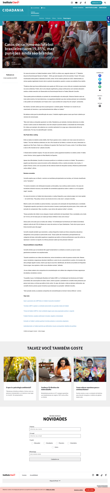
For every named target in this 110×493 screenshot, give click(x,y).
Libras (43, 7)
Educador (37, 443)
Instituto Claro (91, 7)
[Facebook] (85, 3)
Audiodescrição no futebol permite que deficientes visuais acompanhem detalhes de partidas (50, 326)
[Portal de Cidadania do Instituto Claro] (9, 475)
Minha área (95, 2)
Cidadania (13, 10)
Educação (102, 7)
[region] (55, 490)
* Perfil (31, 440)
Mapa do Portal (54, 481)
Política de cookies (50, 489)
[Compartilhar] (99, 75)
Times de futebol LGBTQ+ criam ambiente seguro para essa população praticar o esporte (49, 311)
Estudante (49, 443)
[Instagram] (72, 3)
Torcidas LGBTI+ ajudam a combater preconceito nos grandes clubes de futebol (46, 306)
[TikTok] (80, 3)
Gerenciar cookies (78, 490)
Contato (24, 475)
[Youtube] (76, 3)
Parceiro (61, 443)
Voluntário (73, 443)
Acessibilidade (35, 7)
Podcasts (47, 18)
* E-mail (31, 433)
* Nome (31, 426)
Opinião (59, 18)
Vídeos (54, 18)
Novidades (35, 13)
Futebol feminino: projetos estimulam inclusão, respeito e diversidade (43, 316)
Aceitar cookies (90, 490)
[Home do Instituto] (11, 3)
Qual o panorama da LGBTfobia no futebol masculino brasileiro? (42, 301)
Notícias (41, 18)
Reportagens (67, 18)
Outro (56, 447)
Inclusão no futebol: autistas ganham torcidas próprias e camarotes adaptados (46, 321)
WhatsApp (32, 452)
